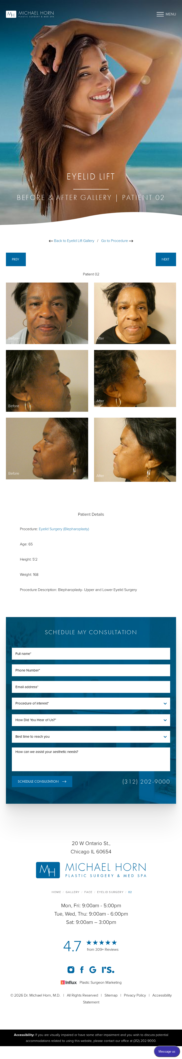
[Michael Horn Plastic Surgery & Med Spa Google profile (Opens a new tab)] (93, 969)
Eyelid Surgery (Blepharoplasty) (64, 529)
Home (56, 892)
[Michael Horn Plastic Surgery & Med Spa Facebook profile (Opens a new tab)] (82, 969)
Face (88, 892)
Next (166, 259)
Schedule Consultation (38, 781)
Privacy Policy (135, 995)
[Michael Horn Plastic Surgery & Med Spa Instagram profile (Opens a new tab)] (71, 969)
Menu (171, 14)
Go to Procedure (115, 240)
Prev (16, 259)
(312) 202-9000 (146, 781)
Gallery (73, 892)
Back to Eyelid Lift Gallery (73, 240)
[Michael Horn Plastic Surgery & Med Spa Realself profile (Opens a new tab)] (108, 969)
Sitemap (111, 995)
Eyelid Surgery (110, 892)
